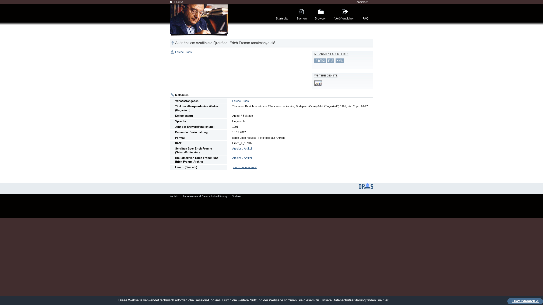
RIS (330, 60)
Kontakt (174, 196)
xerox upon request (245, 167)
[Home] (200, 24)
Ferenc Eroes (183, 52)
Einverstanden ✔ (525, 301)
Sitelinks (236, 196)
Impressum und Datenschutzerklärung (205, 196)
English (178, 2)
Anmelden (362, 2)
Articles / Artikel (242, 148)
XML (339, 60)
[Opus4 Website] (366, 188)
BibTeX (320, 60)
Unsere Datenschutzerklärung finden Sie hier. (355, 300)
